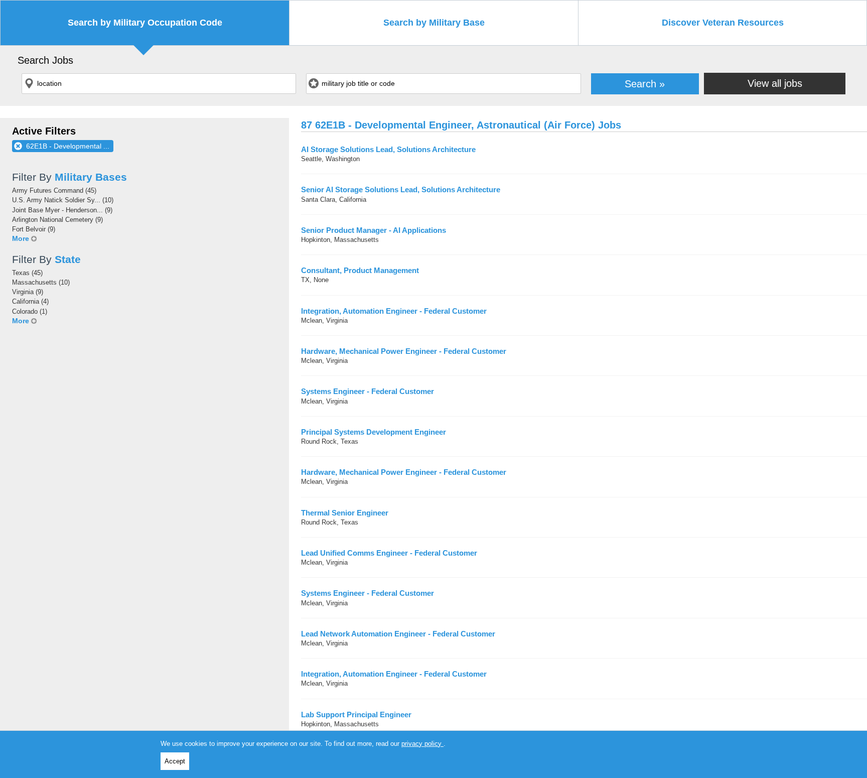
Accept (175, 761)
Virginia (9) (27, 292)
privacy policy (422, 743)
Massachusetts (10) (41, 282)
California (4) (30, 301)
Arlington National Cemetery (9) (57, 219)
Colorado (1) (29, 311)
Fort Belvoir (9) (33, 229)
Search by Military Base (434, 23)
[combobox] (159, 83)
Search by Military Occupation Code (145, 23)
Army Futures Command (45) (54, 190)
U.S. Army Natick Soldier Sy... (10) (62, 200)
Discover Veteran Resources (723, 23)
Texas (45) (27, 273)
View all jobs (775, 83)
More (20, 238)
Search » (645, 83)
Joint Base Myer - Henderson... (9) (62, 210)
